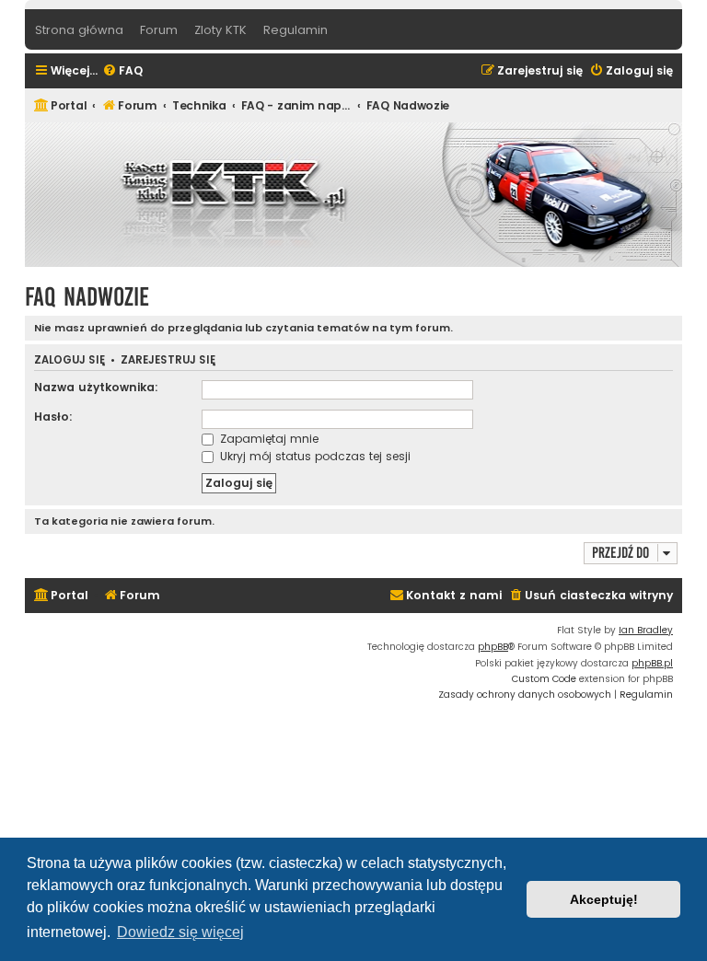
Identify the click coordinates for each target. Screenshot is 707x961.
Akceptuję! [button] (604, 899)
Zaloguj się (69, 360)
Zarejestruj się (168, 360)
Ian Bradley (646, 630)
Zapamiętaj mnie (267, 438)
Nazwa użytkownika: (96, 387)
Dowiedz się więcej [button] (180, 932)
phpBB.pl (652, 663)
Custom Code (544, 679)
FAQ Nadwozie (87, 297)
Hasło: (53, 416)
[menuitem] (122, 71)
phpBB (493, 647)
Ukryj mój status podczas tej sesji (313, 456)
